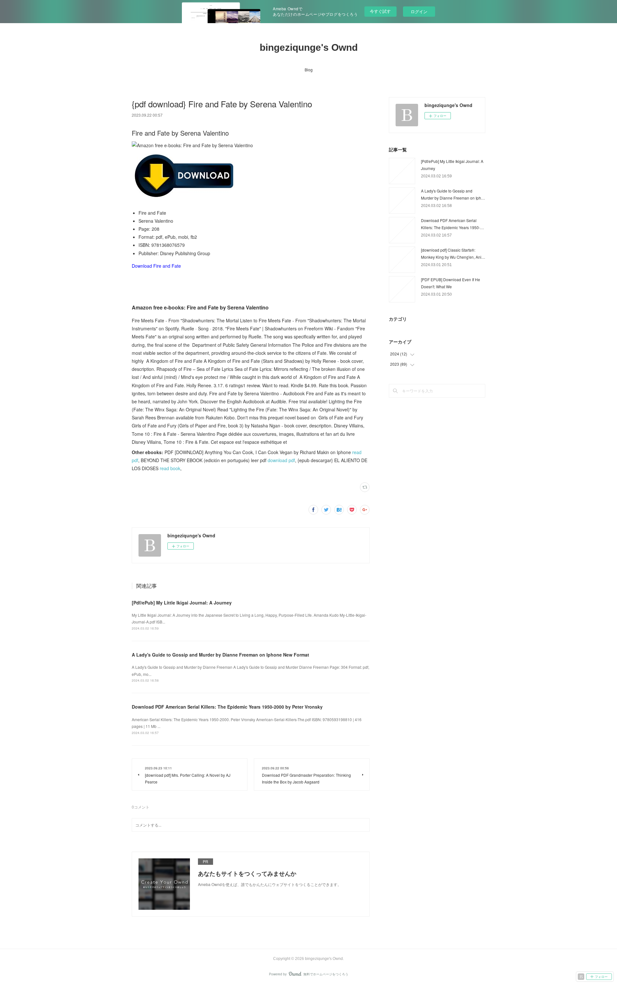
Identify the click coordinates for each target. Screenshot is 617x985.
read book (170, 468)
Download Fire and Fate (156, 266)
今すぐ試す (380, 11)
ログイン (419, 11)
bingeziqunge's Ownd (309, 47)
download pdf (281, 460)
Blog (309, 69)
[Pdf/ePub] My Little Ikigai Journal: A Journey (182, 602)
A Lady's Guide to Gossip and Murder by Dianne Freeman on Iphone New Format (220, 654)
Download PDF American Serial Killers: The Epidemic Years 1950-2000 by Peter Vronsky (227, 706)
